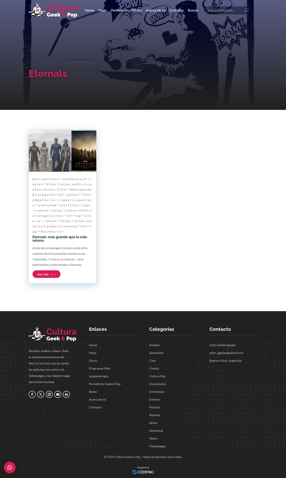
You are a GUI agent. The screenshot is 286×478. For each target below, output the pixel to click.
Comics (154, 368)
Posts (102, 10)
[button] (10, 467)
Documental (157, 384)
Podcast (154, 407)
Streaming (156, 430)
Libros (93, 360)
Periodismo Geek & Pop (105, 384)
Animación (156, 353)
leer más (42, 274)
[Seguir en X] (40, 394)
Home (89, 10)
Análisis (154, 345)
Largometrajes (98, 376)
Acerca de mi (156, 10)
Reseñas (154, 415)
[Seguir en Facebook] (32, 394)
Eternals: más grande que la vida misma (59, 239)
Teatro (153, 438)
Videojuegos (157, 446)
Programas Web (100, 368)
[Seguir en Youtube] (57, 394)
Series (153, 423)
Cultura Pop (157, 376)
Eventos (154, 399)
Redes (137, 10)
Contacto (177, 10)
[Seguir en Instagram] (49, 394)
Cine (152, 360)
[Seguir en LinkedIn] (66, 394)
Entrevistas (156, 391)
